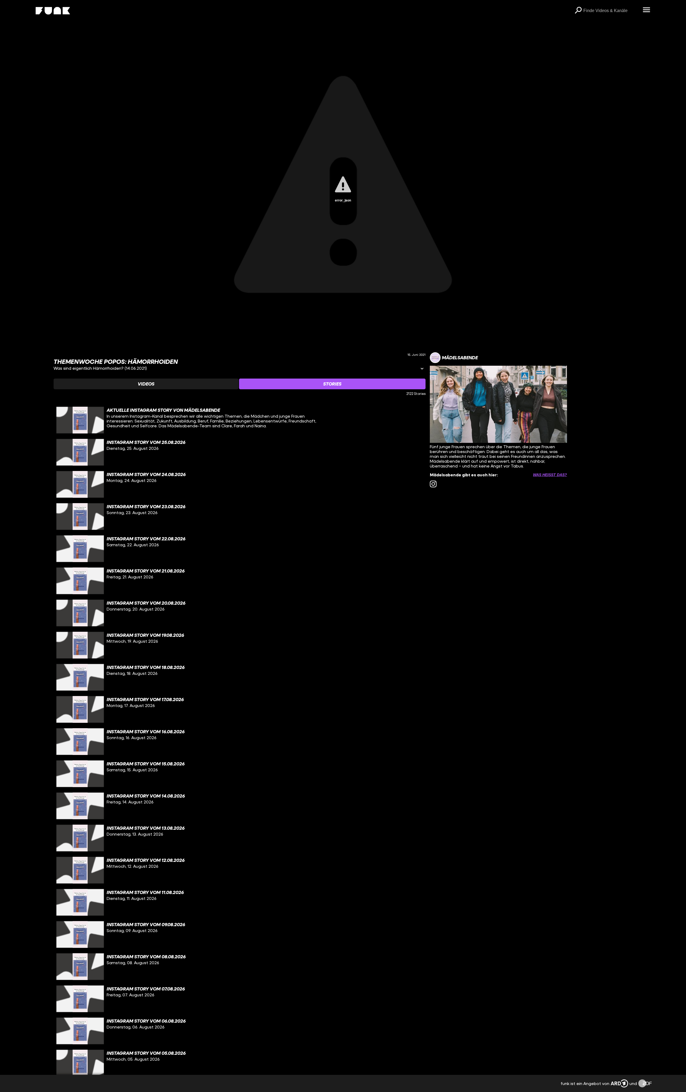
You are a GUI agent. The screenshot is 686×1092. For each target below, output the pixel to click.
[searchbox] (611, 10)
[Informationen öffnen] (422, 369)
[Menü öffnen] (646, 10)
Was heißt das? (550, 475)
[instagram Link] (433, 484)
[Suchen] (578, 11)
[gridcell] (239, 420)
